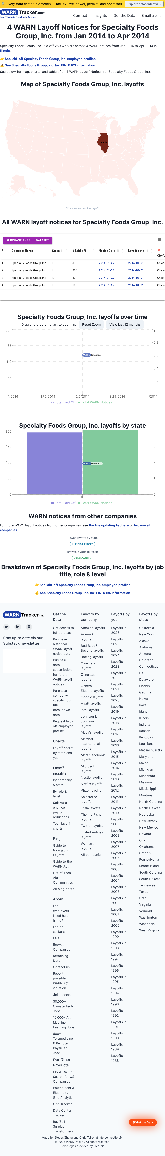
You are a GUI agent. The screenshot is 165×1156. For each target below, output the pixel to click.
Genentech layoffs (89, 676)
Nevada (145, 834)
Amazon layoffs (93, 628)
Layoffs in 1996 (118, 968)
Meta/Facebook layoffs (93, 757)
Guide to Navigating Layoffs (61, 850)
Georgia (145, 692)
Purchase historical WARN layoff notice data (62, 646)
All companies (91, 855)
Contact (80, 15)
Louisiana (146, 744)
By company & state (62, 782)
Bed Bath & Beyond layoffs (92, 648)
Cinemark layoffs (88, 665)
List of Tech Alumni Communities (63, 877)
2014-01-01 (136, 285)
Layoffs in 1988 (118, 1058)
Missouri (145, 782)
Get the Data (124, 15)
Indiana (144, 724)
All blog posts (63, 889)
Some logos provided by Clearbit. (83, 1146)
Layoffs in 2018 (118, 720)
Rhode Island (149, 866)
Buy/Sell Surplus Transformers (63, 1126)
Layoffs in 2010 (118, 810)
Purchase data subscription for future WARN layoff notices (62, 672)
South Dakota (149, 879)
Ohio (142, 840)
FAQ (56, 938)
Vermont (145, 911)
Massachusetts (150, 750)
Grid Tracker (62, 1104)
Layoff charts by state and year (63, 753)
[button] (143, 1122)
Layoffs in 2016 (118, 742)
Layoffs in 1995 (118, 979)
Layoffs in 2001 (118, 911)
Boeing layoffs (92, 657)
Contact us (61, 967)
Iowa (142, 705)
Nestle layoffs (91, 777)
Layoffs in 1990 (118, 1035)
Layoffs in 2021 (118, 686)
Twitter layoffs (92, 826)
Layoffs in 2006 (118, 855)
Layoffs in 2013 (118, 776)
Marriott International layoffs (90, 743)
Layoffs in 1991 (118, 1024)
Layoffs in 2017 (118, 731)
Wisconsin (147, 924)
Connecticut (148, 666)
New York (146, 634)
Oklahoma (147, 847)
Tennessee (147, 885)
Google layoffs (92, 697)
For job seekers (59, 929)
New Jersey (148, 821)
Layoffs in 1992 (118, 1013)
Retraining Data (60, 958)
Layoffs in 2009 (118, 821)
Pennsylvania (149, 859)
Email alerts (151, 15)
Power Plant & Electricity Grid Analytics (63, 1093)
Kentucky (146, 737)
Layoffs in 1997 (118, 956)
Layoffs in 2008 (118, 833)
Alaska (144, 641)
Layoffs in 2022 (118, 675)
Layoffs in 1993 (118, 1001)
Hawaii (144, 699)
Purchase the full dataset (27, 240)
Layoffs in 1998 (118, 945)
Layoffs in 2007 (118, 844)
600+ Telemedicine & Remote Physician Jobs (63, 1043)
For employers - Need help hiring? (62, 913)
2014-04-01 (136, 263)
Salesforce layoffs (89, 799)
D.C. (142, 673)
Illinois (5, 51)
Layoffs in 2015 (118, 754)
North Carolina (150, 802)
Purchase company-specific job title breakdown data (62, 703)
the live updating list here (109, 525)
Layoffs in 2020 (118, 697)
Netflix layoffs (91, 784)
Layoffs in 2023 (118, 664)
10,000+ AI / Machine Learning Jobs (63, 1022)
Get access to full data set (63, 630)
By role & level (60, 793)
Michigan (146, 769)
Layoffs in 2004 (118, 878)
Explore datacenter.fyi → (144, 4)
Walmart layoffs (87, 845)
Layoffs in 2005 (118, 866)
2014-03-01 (136, 270)
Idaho (143, 711)
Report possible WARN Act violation (61, 980)
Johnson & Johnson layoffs (89, 721)
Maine (143, 763)
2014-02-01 (136, 277)
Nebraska (146, 814)
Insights (100, 15)
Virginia (145, 904)
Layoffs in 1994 (118, 990)
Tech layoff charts (61, 825)
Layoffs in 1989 (118, 1046)
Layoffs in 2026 (118, 630)
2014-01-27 (106, 263)
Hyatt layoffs (91, 703)
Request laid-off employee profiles (63, 726)
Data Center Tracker (62, 1112)
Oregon (145, 853)
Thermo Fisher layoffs (92, 816)
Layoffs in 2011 (118, 799)
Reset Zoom (91, 324)
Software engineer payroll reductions (61, 810)
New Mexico (148, 827)
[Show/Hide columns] (159, 239)
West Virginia (149, 930)
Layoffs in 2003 (118, 889)
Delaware (146, 679)
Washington (148, 917)
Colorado (146, 660)
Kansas (144, 731)
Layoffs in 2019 (118, 709)
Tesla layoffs (90, 808)
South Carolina (150, 872)
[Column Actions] (40, 251)
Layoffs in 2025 (118, 641)
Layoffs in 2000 (118, 923)
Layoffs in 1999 (118, 934)
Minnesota (147, 776)
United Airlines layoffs (92, 834)
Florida (144, 686)
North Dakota (149, 808)
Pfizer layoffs (91, 790)
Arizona (145, 654)
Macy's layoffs (92, 732)
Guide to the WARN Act (62, 863)
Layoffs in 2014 (118, 765)
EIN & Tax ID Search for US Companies (63, 1076)
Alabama (146, 647)
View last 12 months (125, 324)
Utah (142, 898)
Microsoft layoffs (88, 768)
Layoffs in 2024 (118, 652)
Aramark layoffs (87, 636)
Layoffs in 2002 (118, 900)
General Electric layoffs (92, 688)
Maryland (146, 757)
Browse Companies (61, 946)
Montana (146, 795)
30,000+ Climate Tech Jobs (63, 1006)
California (146, 628)
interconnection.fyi (111, 1137)
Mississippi (147, 789)
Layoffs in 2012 (118, 787)
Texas (143, 892)
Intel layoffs (90, 710)
